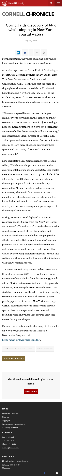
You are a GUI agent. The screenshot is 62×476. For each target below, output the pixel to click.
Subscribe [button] (31, 391)
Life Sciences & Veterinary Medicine (18, 348)
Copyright (6, 420)
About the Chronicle (10, 413)
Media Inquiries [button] (13, 358)
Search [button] (51, 3)
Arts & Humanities (45, 348)
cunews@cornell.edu (10, 447)
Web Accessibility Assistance (13, 424)
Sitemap (5, 417)
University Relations (10, 427)
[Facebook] (44, 473)
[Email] (57, 473)
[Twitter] (51, 473)
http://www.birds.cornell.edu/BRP (21, 339)
